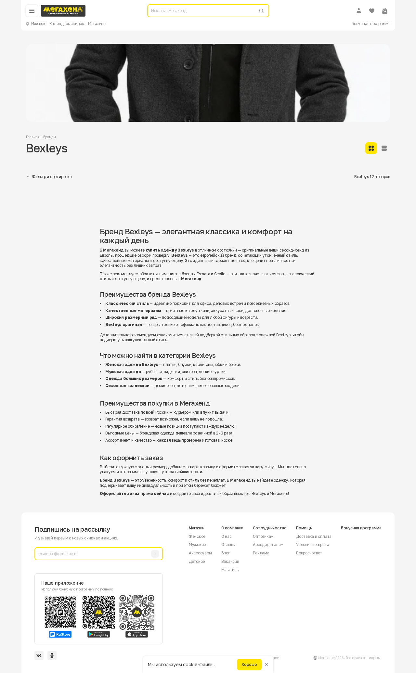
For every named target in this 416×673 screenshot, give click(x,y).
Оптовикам (263, 536)
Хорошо (249, 664)
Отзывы (228, 544)
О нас (226, 536)
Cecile (220, 273)
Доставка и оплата (314, 536)
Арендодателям (268, 544)
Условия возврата (312, 544)
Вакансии (230, 561)
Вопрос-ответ (309, 552)
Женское (197, 536)
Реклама (261, 552)
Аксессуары (200, 552)
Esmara (203, 273)
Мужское (197, 544)
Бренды (49, 137)
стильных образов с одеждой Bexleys (256, 334)
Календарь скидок (66, 23)
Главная (32, 137)
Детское (197, 561)
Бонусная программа (371, 23)
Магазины (97, 23)
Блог (225, 552)
